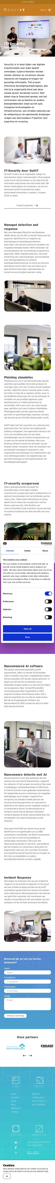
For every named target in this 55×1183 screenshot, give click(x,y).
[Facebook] (16, 1147)
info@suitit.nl (38, 1097)
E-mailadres (9, 977)
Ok (7, 1176)
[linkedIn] (16, 1142)
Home (13, 1094)
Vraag (7, 995)
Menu (43, 9)
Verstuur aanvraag (15, 1015)
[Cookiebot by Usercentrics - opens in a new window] (41, 543)
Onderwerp (9, 986)
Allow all (27, 629)
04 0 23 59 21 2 (39, 1101)
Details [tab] (27, 551)
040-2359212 (29, 2)
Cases (13, 1101)
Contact (14, 1112)
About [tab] (45, 551)
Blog (13, 1104)
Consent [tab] (10, 551)
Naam (7, 968)
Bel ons (33, 1152)
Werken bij (16, 1108)
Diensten (15, 1097)
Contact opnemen (24, 205)
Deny (27, 637)
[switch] (48, 601)
